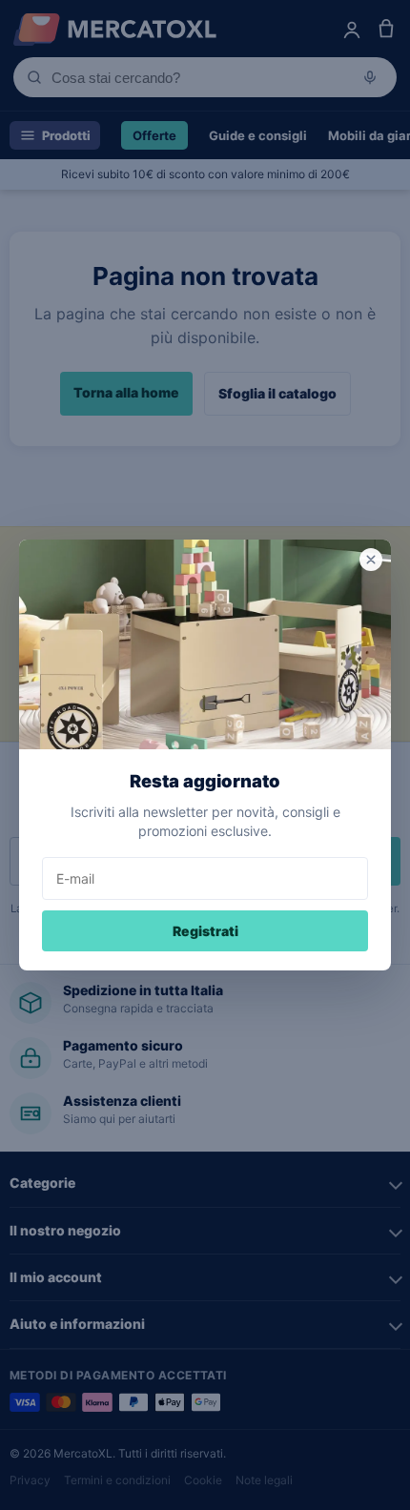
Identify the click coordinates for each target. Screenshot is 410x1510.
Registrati (205, 931)
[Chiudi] (370, 559)
